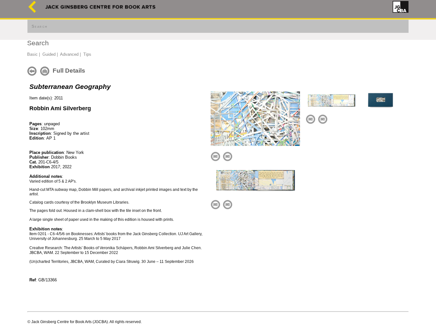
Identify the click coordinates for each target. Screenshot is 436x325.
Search (40, 26)
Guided (49, 54)
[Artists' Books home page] (32, 11)
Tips (87, 54)
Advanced (69, 54)
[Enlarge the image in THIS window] (215, 156)
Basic (32, 54)
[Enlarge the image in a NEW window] (227, 156)
